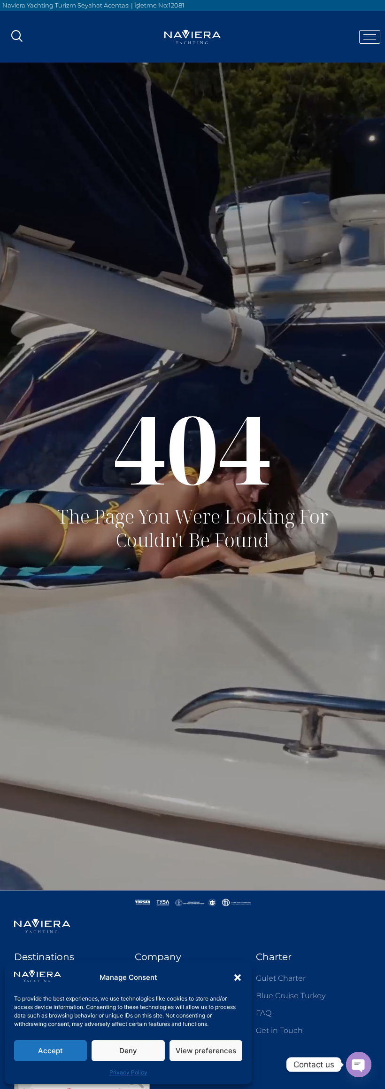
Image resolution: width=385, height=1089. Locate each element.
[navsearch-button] (16, 36)
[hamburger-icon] (369, 37)
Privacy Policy (128, 1072)
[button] (237, 977)
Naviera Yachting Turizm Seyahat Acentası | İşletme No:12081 (93, 5)
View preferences (206, 1050)
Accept (50, 1050)
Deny (128, 1050)
